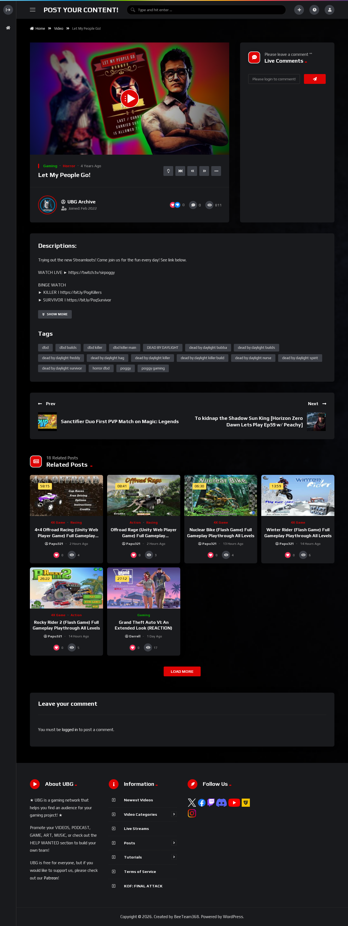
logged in (70, 729)
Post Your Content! (81, 10)
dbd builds (68, 348)
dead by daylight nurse (253, 358)
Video (58, 28)
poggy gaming (153, 368)
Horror (69, 166)
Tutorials (133, 857)
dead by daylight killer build (202, 358)
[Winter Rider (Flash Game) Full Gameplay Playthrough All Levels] (297, 495)
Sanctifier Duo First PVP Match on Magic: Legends (120, 421)
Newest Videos (138, 800)
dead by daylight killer (152, 358)
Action (135, 522)
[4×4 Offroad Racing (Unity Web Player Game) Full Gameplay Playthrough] (66, 495)
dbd (45, 348)
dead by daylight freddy (61, 358)
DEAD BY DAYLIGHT (162, 348)
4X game (58, 522)
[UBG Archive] (47, 204)
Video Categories (140, 814)
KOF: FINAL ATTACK (143, 886)
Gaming (50, 166)
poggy (125, 368)
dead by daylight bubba (208, 348)
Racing (76, 522)
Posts (129, 843)
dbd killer (95, 348)
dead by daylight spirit (300, 358)
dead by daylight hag (107, 358)
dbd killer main (124, 348)
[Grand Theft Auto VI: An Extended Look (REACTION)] (143, 588)
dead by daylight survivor (62, 368)
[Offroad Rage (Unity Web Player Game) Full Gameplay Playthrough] (143, 495)
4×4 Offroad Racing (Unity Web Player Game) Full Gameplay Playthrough (66, 535)
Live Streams (136, 828)
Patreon (51, 878)
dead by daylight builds (256, 348)
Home (39, 28)
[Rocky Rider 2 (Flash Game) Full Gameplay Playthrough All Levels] (66, 588)
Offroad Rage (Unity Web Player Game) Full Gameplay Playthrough (144, 535)
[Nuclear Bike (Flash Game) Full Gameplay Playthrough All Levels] (220, 495)
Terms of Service (140, 871)
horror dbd (101, 368)
